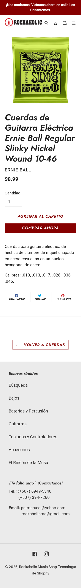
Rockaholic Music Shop (38, 567)
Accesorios (19, 449)
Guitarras (18, 423)
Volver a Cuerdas (43, 345)
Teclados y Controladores (33, 436)
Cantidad (12, 193)
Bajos (14, 398)
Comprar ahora (40, 228)
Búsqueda (18, 385)
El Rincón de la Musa (28, 462)
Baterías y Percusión (28, 411)
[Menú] (73, 22)
